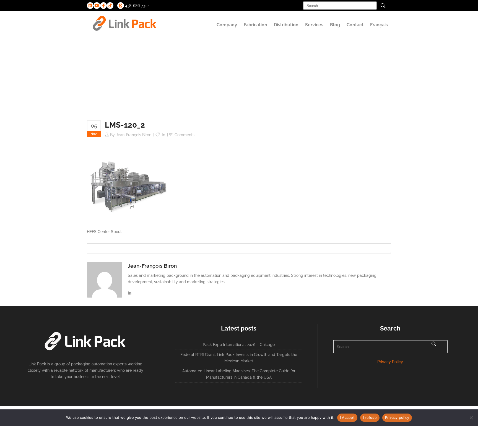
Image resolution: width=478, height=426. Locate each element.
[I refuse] (471, 417)
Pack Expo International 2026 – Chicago (239, 344)
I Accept (347, 417)
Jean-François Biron (133, 135)
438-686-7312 (136, 5)
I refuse (370, 417)
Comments (184, 135)
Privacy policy (397, 417)
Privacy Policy (390, 362)
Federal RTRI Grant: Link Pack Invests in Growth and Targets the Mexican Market (238, 357)
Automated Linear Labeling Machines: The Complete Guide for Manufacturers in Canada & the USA (238, 374)
